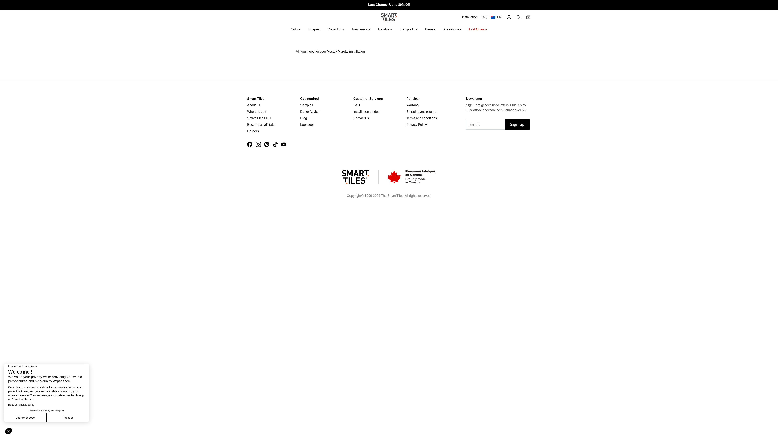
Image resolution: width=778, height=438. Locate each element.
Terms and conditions (421, 118)
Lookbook (385, 29)
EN (499, 17)
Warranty (412, 105)
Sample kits (408, 29)
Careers (253, 131)
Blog (303, 118)
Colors (295, 29)
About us (253, 105)
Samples (306, 105)
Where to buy (256, 111)
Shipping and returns (421, 111)
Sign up (517, 124)
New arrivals (361, 29)
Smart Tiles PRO (259, 118)
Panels (430, 29)
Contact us (361, 118)
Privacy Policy (416, 124)
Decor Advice (310, 111)
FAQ (484, 17)
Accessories (452, 29)
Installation (470, 17)
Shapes (314, 29)
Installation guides (366, 111)
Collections (336, 29)
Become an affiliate (261, 124)
